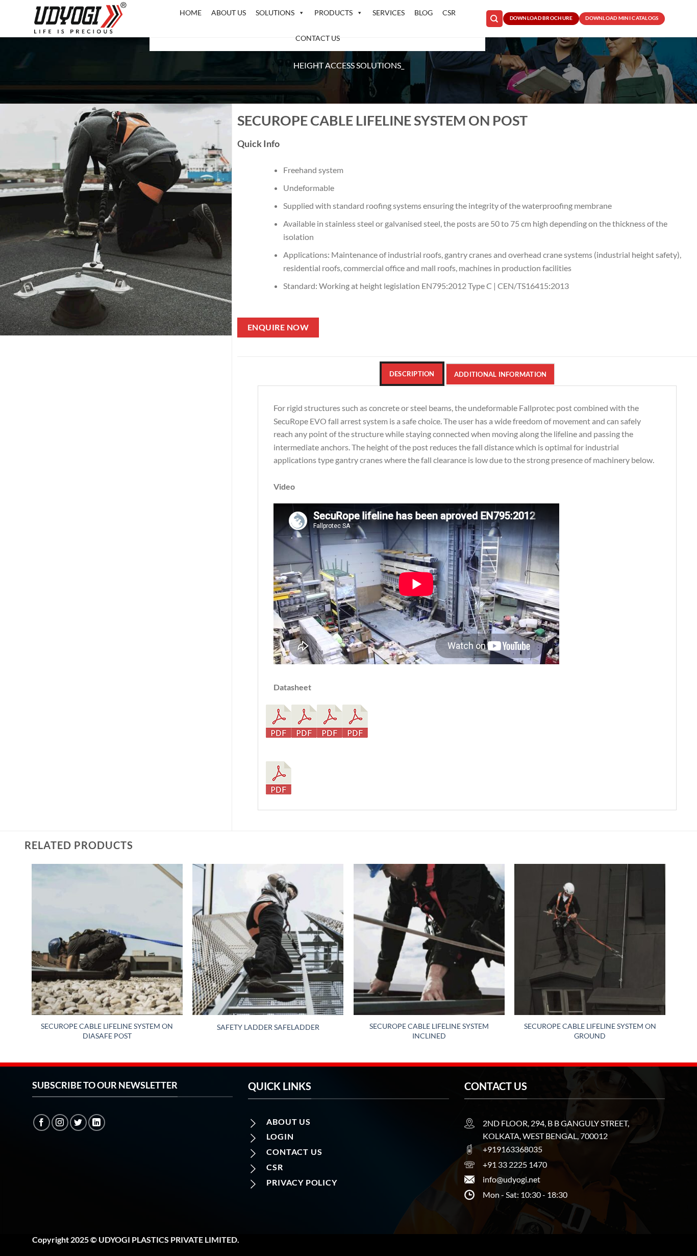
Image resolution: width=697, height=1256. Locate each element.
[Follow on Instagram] (60, 1122)
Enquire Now (278, 327)
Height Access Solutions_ (348, 65)
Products (333, 12)
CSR (449, 12)
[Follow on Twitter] (78, 1122)
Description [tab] (412, 374)
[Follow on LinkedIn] (96, 1122)
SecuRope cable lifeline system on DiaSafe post (107, 1031)
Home (191, 12)
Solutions (275, 12)
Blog (423, 12)
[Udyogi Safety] (83, 18)
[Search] (494, 18)
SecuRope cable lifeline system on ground (590, 1031)
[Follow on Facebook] (41, 1122)
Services (388, 12)
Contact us (317, 38)
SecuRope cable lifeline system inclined (429, 1031)
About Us (228, 12)
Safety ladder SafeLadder (268, 1027)
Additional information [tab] (500, 374)
